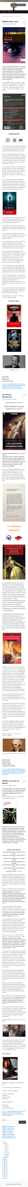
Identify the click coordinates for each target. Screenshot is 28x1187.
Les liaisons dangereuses (7, 395)
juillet (6, 1146)
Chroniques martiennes (7, 1129)
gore (20, 385)
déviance (12, 385)
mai (6, 1149)
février (6, 1154)
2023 (5, 1160)
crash (8, 1112)
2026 (5, 1143)
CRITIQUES (18, 384)
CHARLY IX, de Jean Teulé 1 (8, 1136)
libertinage (9, 771)
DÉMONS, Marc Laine (10, 21)
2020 (5, 1165)
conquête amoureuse (6, 770)
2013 (5, 1176)
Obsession (18, 386)
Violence (9, 388)
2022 (5, 1162)
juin (6, 1148)
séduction (12, 773)
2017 (5, 1170)
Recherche (4, 1120)
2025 (5, 1157)
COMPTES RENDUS (11, 384)
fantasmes (4, 1114)
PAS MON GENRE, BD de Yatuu (9, 1137)
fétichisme (9, 1114)
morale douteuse (21, 771)
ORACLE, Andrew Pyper (7, 1133)
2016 (5, 1172)
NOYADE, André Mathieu (7, 1131)
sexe (13, 1114)
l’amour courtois (12, 670)
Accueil (3, 11)
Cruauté (8, 385)
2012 (5, 1178)
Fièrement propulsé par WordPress (14, 1184)
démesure (12, 1112)
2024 (5, 1159)
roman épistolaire (6, 773)
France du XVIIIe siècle (21, 770)
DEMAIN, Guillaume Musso (8, 1128)
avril (6, 1151)
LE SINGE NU (15, 1019)
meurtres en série (12, 386)
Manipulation (14, 771)
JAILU (14, 24)
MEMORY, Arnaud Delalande (8, 1126)
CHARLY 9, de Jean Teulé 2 (8, 1134)
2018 (5, 1168)
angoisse (4, 385)
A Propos (9, 11)
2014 (5, 1175)
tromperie (17, 773)
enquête (16, 385)
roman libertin (5, 668)
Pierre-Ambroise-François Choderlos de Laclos (16, 753)
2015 (5, 1173)
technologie (17, 1114)
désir (16, 1112)
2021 (5, 1164)
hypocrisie (4, 771)
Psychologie (4, 388)
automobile (4, 1112)
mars (6, 1152)
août (6, 1145)
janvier (6, 1156)
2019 (5, 1167)
